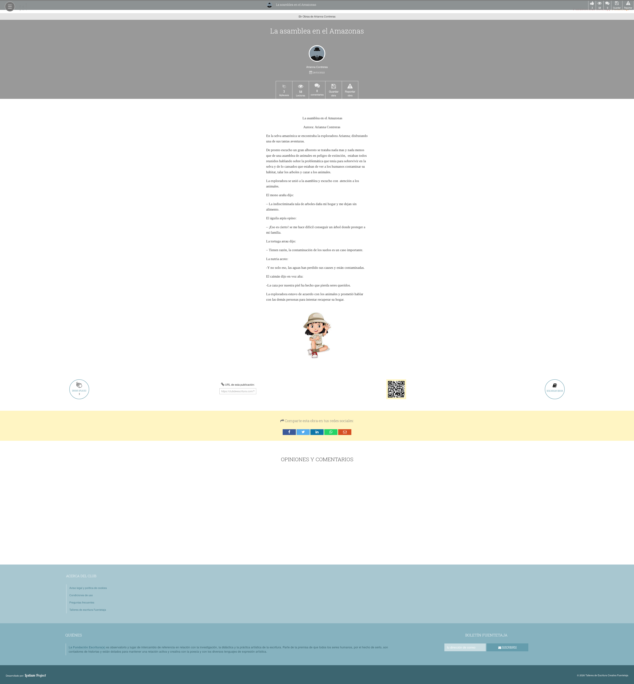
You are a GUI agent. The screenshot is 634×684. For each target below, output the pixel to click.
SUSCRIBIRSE (509, 647)
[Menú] (10, 7)
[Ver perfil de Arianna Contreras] (317, 53)
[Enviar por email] (344, 432)
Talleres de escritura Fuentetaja (87, 610)
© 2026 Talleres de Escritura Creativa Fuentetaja (602, 675)
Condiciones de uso (81, 595)
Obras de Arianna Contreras (319, 16)
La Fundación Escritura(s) (87, 647)
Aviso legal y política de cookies (88, 588)
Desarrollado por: (26, 675)
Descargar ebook (555, 390)
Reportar (628, 7)
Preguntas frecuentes (81, 602)
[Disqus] (317, 514)
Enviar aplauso (79, 392)
